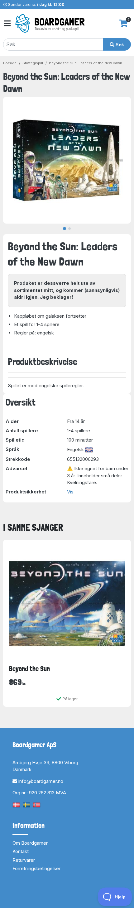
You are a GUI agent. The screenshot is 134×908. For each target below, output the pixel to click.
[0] (123, 23)
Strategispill (32, 63)
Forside (10, 63)
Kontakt (20, 851)
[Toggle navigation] (7, 23)
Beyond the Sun (29, 669)
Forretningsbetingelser (36, 868)
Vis (70, 492)
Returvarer (23, 860)
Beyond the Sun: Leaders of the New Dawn (85, 63)
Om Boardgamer (30, 843)
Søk (119, 45)
